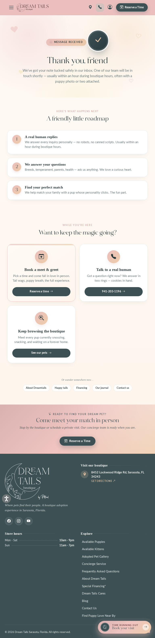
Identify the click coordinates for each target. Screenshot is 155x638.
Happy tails (61, 388)
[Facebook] (9, 521)
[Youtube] (29, 521)
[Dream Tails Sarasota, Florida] (32, 7)
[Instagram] (19, 521)
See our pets (39, 352)
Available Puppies (93, 541)
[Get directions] (90, 7)
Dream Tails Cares (94, 593)
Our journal (101, 388)
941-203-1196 (111, 291)
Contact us (123, 388)
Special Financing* (94, 586)
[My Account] (110, 7)
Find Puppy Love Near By (98, 615)
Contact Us (89, 608)
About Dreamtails (36, 388)
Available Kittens (93, 549)
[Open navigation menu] (11, 7)
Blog (85, 601)
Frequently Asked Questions (100, 571)
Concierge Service (94, 564)
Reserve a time (39, 291)
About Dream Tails (94, 578)
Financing (81, 388)
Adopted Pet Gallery (95, 556)
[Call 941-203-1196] (100, 7)
